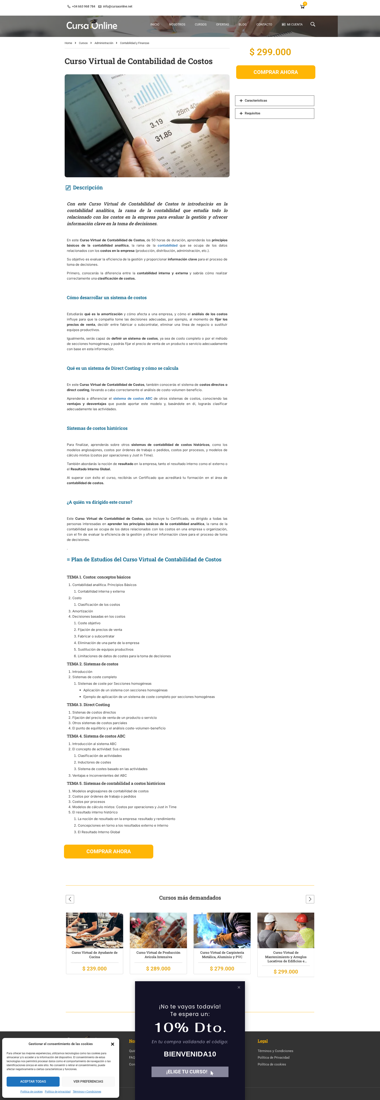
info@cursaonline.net (117, 6)
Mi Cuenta (295, 24)
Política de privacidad (58, 1091)
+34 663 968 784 (83, 6)
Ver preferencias (88, 1082)
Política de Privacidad (273, 1058)
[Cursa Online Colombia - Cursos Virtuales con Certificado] (92, 24)
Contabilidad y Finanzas (134, 43)
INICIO (154, 24)
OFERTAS (222, 24)
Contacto (264, 24)
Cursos (83, 43)
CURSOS (200, 24)
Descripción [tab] (88, 187)
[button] (112, 1044)
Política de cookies (31, 1091)
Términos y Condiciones (87, 1091)
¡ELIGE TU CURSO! (186, 1071)
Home (68, 43)
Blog (243, 24)
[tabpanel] (147, 516)
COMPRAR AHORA (108, 851)
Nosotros (177, 24)
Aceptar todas (33, 1082)
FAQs (133, 1058)
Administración (104, 43)
